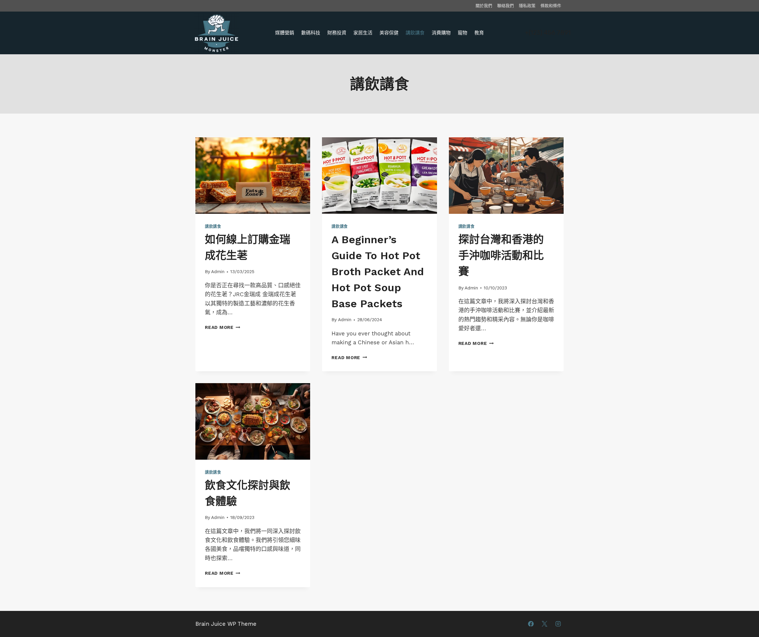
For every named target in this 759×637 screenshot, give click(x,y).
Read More (221, 327)
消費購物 (441, 33)
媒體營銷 (284, 33)
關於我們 (484, 5)
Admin (217, 271)
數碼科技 (310, 33)
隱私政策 (527, 5)
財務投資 (336, 33)
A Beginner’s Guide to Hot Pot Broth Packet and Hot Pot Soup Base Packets (377, 271)
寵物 (462, 33)
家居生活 (362, 33)
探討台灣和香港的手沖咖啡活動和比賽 (501, 255)
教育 (479, 33)
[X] (544, 624)
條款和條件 (550, 5)
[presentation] (252, 175)
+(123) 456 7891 (548, 32)
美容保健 (389, 33)
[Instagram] (558, 624)
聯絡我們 (505, 5)
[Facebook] (531, 624)
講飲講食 (415, 33)
